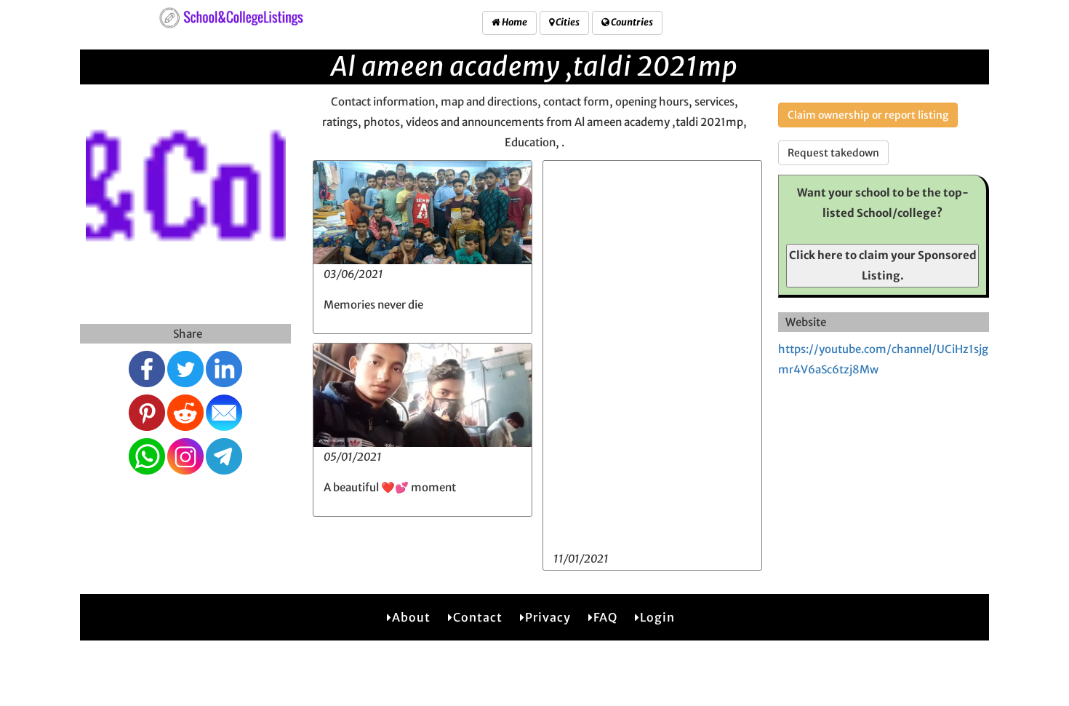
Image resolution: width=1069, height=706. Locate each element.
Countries (631, 22)
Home (513, 22)
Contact (478, 617)
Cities (567, 22)
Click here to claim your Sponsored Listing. (883, 265)
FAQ (605, 617)
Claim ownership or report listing (868, 115)
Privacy (548, 617)
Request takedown (833, 152)
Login (657, 617)
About (411, 617)
